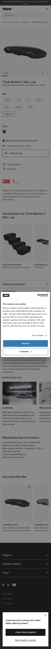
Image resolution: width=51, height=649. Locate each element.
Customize (24, 351)
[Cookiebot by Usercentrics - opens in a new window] (37, 295)
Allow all (25, 343)
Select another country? (25, 640)
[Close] (45, 615)
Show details (37, 335)
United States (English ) (25, 632)
